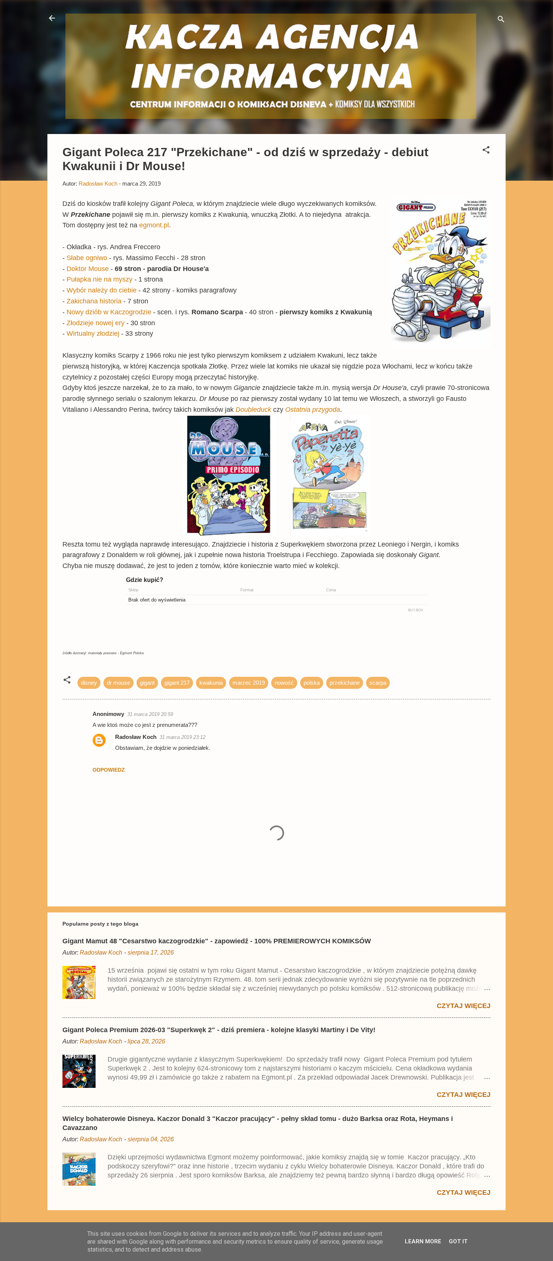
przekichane (345, 682)
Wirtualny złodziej (93, 333)
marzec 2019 (248, 682)
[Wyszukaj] (501, 20)
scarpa (377, 682)
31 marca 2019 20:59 (150, 714)
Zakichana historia (94, 301)
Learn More (423, 1241)
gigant (147, 682)
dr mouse (118, 682)
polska (312, 682)
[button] (486, 151)
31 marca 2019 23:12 (182, 737)
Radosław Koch (135, 737)
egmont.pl (154, 225)
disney (89, 682)
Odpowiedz (109, 770)
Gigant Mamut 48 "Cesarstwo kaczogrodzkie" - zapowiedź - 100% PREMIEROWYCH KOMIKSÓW (216, 941)
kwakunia (211, 682)
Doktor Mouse (88, 269)
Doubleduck (253, 409)
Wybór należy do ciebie (102, 290)
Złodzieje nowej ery (96, 323)
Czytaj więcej (464, 1006)
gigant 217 (177, 682)
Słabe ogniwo (87, 258)
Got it (458, 1241)
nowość (284, 682)
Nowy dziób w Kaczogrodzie (109, 312)
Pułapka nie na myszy (99, 279)
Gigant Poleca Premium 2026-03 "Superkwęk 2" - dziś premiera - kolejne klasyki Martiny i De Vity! (218, 1030)
